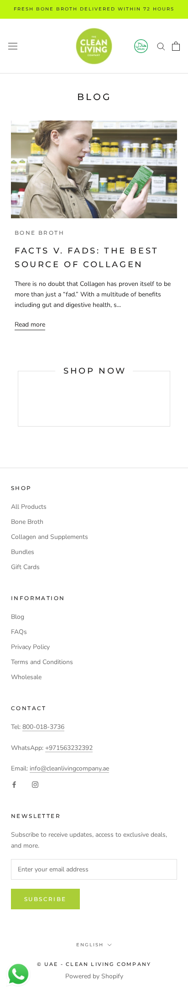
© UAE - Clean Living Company (94, 964)
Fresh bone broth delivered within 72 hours (94, 9)
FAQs (19, 632)
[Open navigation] (12, 45)
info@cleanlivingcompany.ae (69, 768)
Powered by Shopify (94, 976)
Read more (30, 324)
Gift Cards (25, 567)
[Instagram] (35, 784)
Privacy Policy (30, 647)
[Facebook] (14, 784)
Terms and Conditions (42, 662)
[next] (169, 399)
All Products (29, 506)
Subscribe (45, 899)
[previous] (18, 399)
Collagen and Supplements (49, 537)
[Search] (161, 46)
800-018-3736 (43, 727)
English (90, 945)
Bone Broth (27, 521)
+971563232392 (69, 748)
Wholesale (26, 677)
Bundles (22, 552)
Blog (17, 616)
